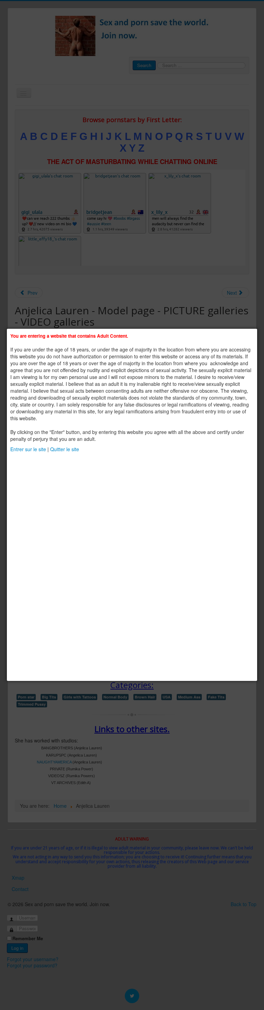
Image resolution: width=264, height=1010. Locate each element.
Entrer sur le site (28, 449)
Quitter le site (64, 449)
